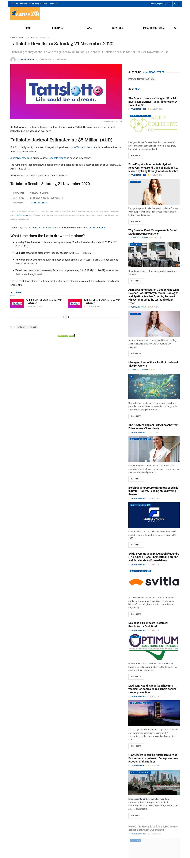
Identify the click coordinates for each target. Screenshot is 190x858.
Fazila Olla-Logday (139, 238)
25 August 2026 (155, 175)
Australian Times (139, 307)
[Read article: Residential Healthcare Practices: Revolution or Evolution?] (154, 647)
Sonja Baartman (26, 59)
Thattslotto (44, 38)
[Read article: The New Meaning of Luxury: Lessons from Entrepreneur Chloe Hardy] (154, 449)
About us (23, 4)
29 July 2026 (156, 238)
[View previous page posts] (63, 317)
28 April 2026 (154, 696)
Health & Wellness (140, 703)
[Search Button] (175, 28)
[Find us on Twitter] (179, 4)
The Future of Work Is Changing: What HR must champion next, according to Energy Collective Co (153, 102)
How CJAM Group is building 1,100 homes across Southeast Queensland (153, 826)
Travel (88, 28)
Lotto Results (23, 38)
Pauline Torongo (138, 109)
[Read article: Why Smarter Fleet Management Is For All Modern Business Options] (154, 254)
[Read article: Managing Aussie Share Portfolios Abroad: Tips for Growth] (154, 386)
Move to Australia (153, 28)
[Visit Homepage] (25, 14)
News (28, 28)
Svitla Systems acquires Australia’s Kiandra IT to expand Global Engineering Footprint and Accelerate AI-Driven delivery (153, 557)
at (132, 376)
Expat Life (117, 28)
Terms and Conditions (38, 4)
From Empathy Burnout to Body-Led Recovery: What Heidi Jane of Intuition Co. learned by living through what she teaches (153, 168)
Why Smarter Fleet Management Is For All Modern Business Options (152, 232)
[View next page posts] (68, 317)
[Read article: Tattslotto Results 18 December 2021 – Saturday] (75, 303)
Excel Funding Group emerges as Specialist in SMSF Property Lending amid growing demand (153, 491)
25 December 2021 (34, 307)
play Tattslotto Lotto (82, 147)
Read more (137, 154)
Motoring (136, 244)
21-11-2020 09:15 (46, 59)
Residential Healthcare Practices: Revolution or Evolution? (148, 624)
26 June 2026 (154, 498)
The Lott (34, 38)
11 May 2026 (154, 564)
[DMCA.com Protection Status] (66, 335)
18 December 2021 (92, 307)
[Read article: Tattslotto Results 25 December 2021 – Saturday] (17, 303)
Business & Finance (140, 116)
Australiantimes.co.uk (21, 158)
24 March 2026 (155, 832)
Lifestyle (57, 28)
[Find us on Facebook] (174, 4)
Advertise (14, 4)
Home (12, 38)
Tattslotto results (57, 158)
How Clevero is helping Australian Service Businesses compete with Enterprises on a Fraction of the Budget (153, 758)
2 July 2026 (156, 370)
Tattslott (21, 327)
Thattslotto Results (38, 203)
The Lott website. (22, 215)
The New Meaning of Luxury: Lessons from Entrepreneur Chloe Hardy (153, 426)
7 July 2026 (154, 307)
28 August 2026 (155, 109)
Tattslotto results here (42, 227)
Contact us (53, 4)
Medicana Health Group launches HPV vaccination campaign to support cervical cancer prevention (152, 689)
